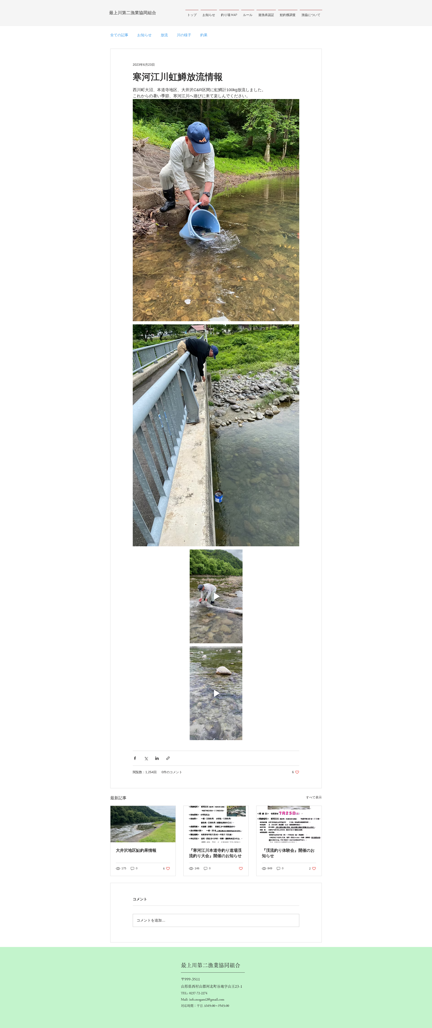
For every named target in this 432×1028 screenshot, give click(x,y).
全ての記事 (119, 35)
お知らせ (144, 35)
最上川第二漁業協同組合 (132, 12)
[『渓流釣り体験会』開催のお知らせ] (289, 824)
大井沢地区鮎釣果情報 (136, 850)
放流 (164, 35)
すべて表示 (314, 797)
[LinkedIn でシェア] (157, 758)
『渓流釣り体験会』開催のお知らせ (288, 853)
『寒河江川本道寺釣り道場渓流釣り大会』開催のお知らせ (215, 853)
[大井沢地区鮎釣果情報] (143, 824)
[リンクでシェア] (168, 758)
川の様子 (184, 35)
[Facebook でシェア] (135, 758)
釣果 (203, 35)
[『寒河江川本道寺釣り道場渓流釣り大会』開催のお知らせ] (216, 824)
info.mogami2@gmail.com (206, 999)
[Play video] (216, 596)
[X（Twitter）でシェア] (146, 758)
